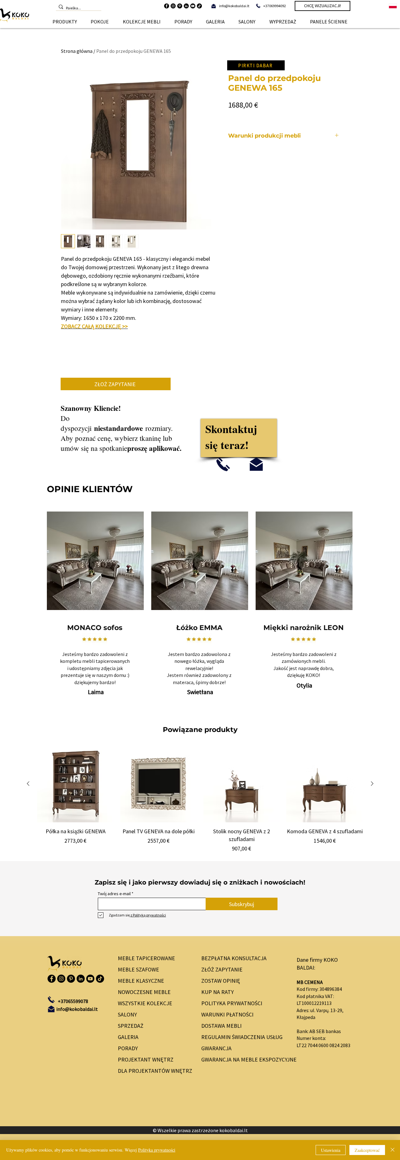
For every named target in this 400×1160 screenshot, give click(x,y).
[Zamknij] (392, 1150)
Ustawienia (330, 1150)
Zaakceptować (367, 1150)
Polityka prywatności (156, 1150)
